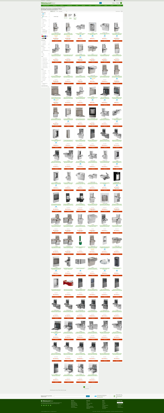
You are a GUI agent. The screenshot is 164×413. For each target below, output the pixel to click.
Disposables (83, 5)
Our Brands (103, 403)
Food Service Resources (89, 406)
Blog (87, 402)
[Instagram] (41, 405)
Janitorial (105, 5)
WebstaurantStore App (74, 404)
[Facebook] (46, 405)
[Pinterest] (50, 405)
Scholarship (103, 406)
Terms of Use (103, 411)
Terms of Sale (94, 411)
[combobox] (81, 3)
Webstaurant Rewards (74, 403)
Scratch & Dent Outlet (89, 403)
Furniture (90, 5)
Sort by (57, 11)
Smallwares (61, 5)
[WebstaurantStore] (51, 401)
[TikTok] (48, 405)
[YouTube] (44, 405)
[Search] (48, 86)
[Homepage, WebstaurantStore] (48, 3)
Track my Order (120, 404)
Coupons (87, 405)
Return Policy (104, 408)
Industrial (112, 5)
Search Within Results (45, 85)
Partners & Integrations (74, 407)
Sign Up (88, 396)
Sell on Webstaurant (105, 407)
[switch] (121, 11)
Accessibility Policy (107, 411)
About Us (103, 402)
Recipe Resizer (73, 406)
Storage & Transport (98, 5)
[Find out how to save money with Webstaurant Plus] (80, 35)
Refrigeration (54, 5)
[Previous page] (82, 387)
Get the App (48, 0)
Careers (103, 404)
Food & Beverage (69, 5)
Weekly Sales (88, 404)
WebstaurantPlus (73, 402)
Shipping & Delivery (120, 407)
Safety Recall (88, 408)
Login (54, 39)
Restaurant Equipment (46, 5)
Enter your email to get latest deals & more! (46, 396)
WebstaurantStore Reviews (90, 407)
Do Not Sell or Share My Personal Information (117, 411)
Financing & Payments (105, 405)
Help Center (43, 0)
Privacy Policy (98, 411)
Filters (42, 11)
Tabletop (77, 5)
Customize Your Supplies (74, 405)
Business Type (119, 5)
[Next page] (90, 387)
